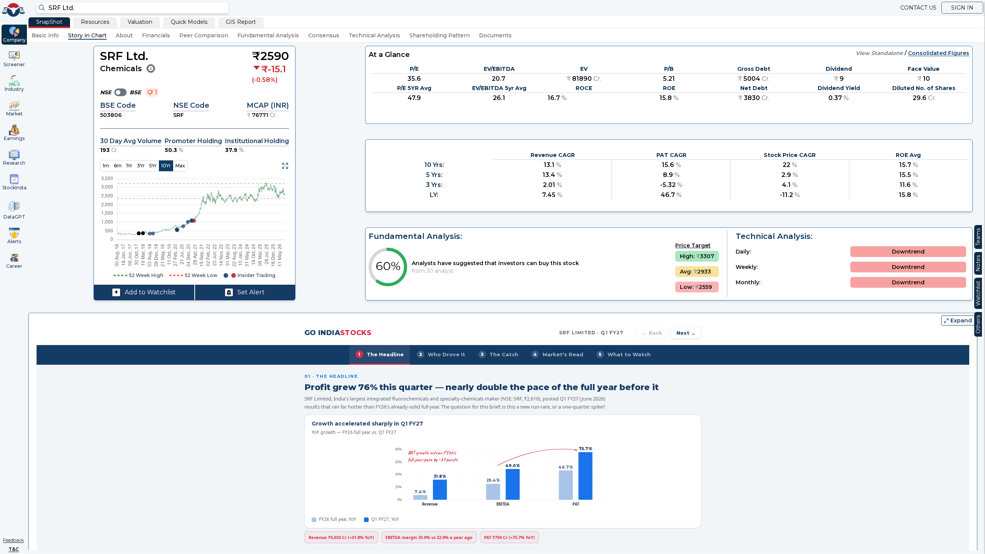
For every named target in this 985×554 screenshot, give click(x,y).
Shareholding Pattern (439, 35)
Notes (978, 263)
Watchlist (978, 293)
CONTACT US (918, 7)
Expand (961, 320)
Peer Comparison (203, 35)
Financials (156, 35)
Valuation (140, 21)
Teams (978, 237)
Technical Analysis (374, 35)
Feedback (13, 540)
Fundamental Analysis (268, 35)
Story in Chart (87, 35)
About (124, 35)
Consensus (323, 35)
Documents (495, 35)
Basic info (45, 35)
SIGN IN (962, 7)
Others (978, 324)
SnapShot (49, 21)
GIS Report (241, 21)
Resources (95, 21)
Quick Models (189, 21)
